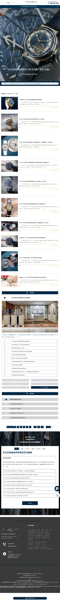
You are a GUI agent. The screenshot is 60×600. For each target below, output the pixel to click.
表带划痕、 (31, 537)
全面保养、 (38, 544)
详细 (43, 104)
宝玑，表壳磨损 (15, 387)
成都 (44, 448)
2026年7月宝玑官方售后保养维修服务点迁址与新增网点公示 (32, 203)
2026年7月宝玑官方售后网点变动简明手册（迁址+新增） (32, 119)
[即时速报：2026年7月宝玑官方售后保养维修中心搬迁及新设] (9, 286)
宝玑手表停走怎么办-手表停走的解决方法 (20, 344)
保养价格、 (31, 542)
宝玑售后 (15, 383)
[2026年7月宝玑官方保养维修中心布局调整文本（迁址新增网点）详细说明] (9, 155)
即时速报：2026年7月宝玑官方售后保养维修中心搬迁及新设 (32, 277)
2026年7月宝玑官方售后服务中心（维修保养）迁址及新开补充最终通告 (19, 471)
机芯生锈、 (40, 533)
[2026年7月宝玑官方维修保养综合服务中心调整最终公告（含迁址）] (9, 230)
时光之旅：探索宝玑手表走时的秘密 (19, 358)
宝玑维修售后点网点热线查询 (18, 375)
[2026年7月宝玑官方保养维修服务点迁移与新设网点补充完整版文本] (9, 171)
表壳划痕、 (47, 535)
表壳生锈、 (47, 533)
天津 (38, 448)
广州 (27, 448)
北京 (17, 448)
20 (42, 427)
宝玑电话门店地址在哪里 (17, 365)
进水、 (39, 531)
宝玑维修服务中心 (10, 93)
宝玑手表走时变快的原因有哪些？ (19, 354)
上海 (22, 448)
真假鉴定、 (38, 547)
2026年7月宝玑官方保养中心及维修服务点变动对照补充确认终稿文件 (18, 492)
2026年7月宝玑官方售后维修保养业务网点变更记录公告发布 (16, 478)
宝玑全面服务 (31, 525)
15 (38, 427)
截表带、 (37, 548)
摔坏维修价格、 (46, 537)
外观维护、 (38, 542)
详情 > (18, 337)
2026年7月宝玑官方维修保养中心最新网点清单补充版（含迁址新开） (18, 481)
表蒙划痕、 (38, 537)
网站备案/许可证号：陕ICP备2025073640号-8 (30, 577)
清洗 (42, 544)
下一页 (48, 427)
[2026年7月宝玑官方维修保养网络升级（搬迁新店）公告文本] (9, 193)
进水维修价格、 (32, 531)
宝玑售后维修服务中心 (27, 573)
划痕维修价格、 (39, 535)
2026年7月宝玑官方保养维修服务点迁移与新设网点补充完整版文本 (34, 162)
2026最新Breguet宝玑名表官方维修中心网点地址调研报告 (32, 237)
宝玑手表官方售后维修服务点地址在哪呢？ (21, 297)
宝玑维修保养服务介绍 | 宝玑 (17, 348)
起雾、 (47, 531)
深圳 (33, 448)
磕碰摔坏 (30, 539)
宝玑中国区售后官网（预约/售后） (26, 584)
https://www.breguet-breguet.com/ (25, 582)
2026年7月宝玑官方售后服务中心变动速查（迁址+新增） (15, 495)
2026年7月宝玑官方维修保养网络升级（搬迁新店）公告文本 (32, 181)
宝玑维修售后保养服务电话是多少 (19, 368)
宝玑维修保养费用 (7, 458)
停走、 (47, 530)
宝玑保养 (44, 383)
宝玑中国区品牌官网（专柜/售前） (41, 582)
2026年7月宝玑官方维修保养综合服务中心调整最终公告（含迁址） (34, 222)
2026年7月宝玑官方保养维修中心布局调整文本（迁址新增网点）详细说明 (35, 142)
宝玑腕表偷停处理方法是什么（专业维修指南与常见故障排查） (25, 371)
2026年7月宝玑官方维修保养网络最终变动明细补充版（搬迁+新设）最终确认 (20, 474)
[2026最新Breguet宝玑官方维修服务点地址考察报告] (9, 109)
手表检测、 (44, 547)
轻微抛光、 (31, 548)
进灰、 (43, 531)
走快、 (39, 530)
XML (30, 579)
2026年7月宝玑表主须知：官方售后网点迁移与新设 (30, 257)
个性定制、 (31, 547)
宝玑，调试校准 (44, 387)
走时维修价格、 (32, 530)
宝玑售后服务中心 (31, 2)
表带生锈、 (31, 535)
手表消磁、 (43, 548)
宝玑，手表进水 (44, 380)
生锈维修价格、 (32, 533)
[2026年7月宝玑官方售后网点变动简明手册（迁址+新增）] (9, 131)
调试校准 (49, 548)
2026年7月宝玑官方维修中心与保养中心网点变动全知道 (15, 488)
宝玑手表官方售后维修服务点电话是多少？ (21, 341)
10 (35, 427)
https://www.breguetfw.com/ (40, 584)
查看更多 (30, 503)
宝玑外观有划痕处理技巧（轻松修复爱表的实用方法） (23, 361)
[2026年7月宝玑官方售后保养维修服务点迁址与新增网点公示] (9, 216)
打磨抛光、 (31, 544)
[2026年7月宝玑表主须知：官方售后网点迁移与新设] (9, 270)
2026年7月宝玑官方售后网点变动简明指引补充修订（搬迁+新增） (17, 485)
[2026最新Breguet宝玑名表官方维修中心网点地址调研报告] (9, 246)
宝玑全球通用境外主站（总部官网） (9, 582)
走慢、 (43, 530)
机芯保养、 (44, 542)
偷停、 (51, 530)
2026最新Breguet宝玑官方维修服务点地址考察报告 (30, 99)
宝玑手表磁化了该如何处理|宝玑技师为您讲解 (21, 351)
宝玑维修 (15, 380)
